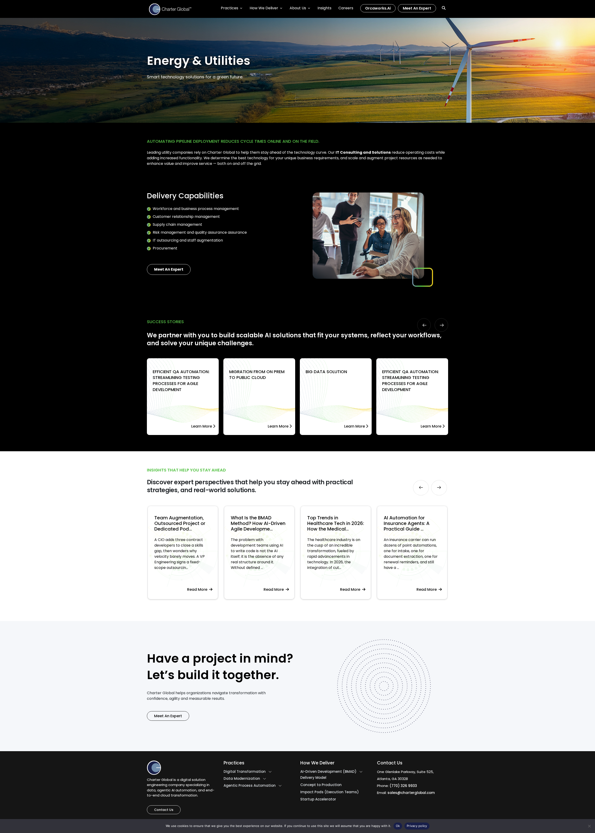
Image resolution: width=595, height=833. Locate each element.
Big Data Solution (326, 372)
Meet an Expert (417, 8)
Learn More (202, 426)
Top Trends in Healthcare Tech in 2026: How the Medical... (259, 523)
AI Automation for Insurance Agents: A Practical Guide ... (330, 523)
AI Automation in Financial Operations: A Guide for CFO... (410, 523)
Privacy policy (417, 826)
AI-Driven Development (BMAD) (328, 771)
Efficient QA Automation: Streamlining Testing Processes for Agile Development (181, 380)
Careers (345, 8)
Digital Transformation (245, 771)
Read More (198, 589)
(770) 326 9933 (403, 785)
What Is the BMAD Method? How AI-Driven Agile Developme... (181, 523)
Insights (324, 8)
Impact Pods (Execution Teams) (329, 792)
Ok (398, 826)
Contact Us (163, 809)
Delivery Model (313, 778)
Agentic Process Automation (250, 785)
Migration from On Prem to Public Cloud (256, 375)
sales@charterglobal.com (411, 792)
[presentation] (424, 325)
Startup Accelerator (318, 799)
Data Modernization (242, 778)
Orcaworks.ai (378, 8)
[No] (589, 826)
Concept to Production (321, 785)
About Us (298, 8)
